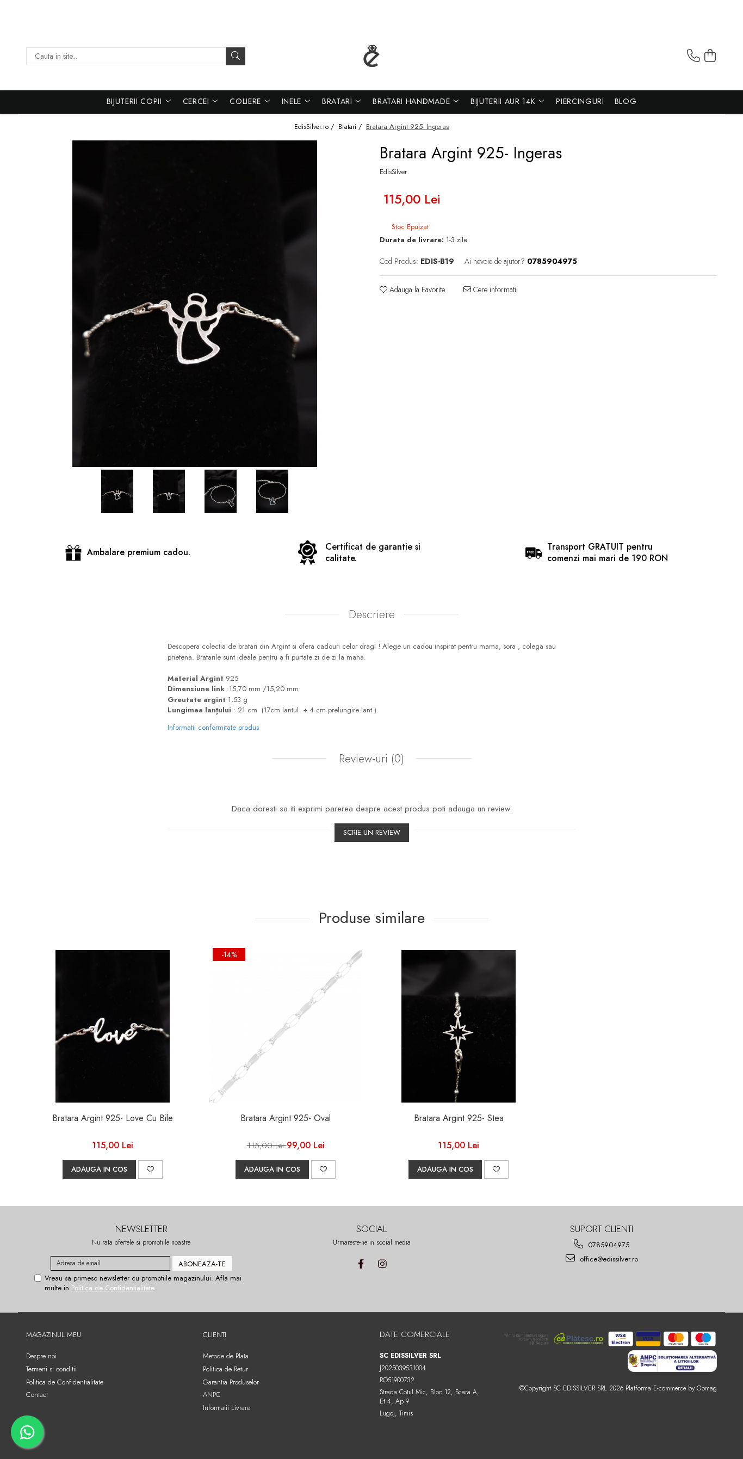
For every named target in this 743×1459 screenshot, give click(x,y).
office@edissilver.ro (608, 1259)
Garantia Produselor (231, 1382)
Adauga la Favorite (416, 289)
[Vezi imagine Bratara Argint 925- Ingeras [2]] (220, 491)
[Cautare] (235, 56)
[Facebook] (360, 1263)
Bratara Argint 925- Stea (459, 1118)
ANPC (212, 1394)
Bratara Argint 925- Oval (285, 1118)
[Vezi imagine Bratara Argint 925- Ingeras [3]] (272, 491)
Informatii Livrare (226, 1407)
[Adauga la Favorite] (150, 1169)
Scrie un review (371, 832)
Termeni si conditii (51, 1369)
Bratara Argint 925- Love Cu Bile (112, 1118)
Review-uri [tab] (370, 758)
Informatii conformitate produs (213, 727)
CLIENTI (214, 1334)
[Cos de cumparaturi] (710, 56)
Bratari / (351, 127)
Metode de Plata (226, 1356)
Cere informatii (494, 289)
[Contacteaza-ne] (693, 56)
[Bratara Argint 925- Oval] (286, 1026)
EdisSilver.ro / (315, 127)
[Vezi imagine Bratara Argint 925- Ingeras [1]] (169, 491)
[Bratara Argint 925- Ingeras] (194, 303)
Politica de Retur (225, 1369)
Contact (37, 1394)
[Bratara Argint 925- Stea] (458, 1026)
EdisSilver (393, 172)
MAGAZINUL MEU (53, 1334)
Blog (626, 101)
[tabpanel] (194, 303)
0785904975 (607, 1245)
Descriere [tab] (372, 614)
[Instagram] (382, 1263)
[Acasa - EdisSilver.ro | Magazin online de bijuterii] (371, 56)
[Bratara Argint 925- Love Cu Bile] (113, 1026)
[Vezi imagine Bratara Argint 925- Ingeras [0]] (117, 491)
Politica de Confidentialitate (112, 1288)
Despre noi (41, 1356)
